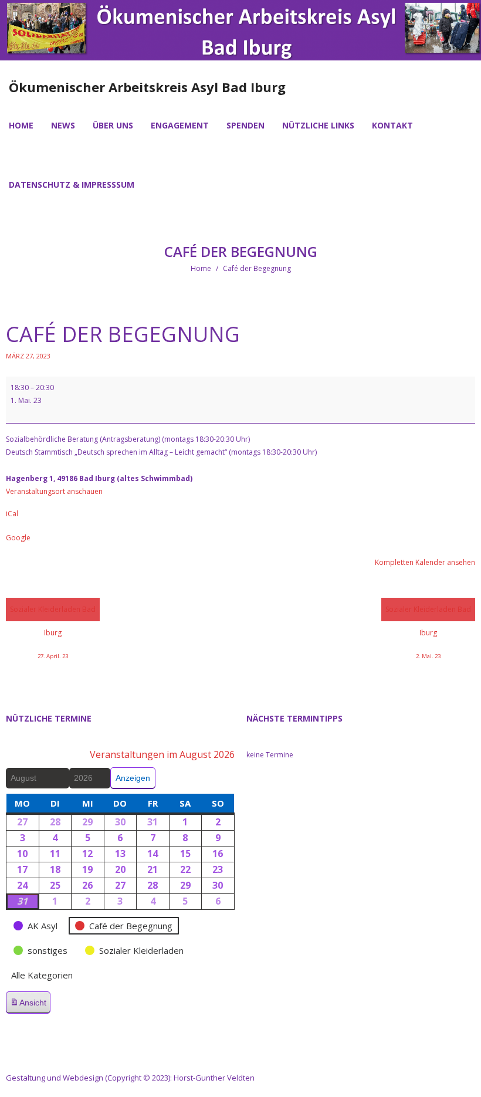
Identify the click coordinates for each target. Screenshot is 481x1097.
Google (18, 538)
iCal (12, 514)
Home (201, 268)
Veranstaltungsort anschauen (54, 491)
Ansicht (29, 1006)
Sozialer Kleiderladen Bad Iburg (53, 612)
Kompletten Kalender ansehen (425, 562)
